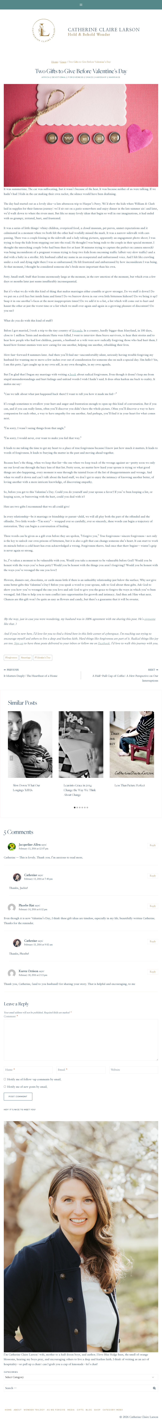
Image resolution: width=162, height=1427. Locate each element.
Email (63, 1069)
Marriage (114, 77)
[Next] (150, 758)
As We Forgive (56, 1410)
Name (10, 1069)
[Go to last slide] (11, 758)
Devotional (59, 77)
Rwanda (77, 330)
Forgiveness (76, 77)
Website (115, 1069)
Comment (11, 1016)
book (72, 374)
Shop (97, 1410)
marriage (26, 658)
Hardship (101, 77)
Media (71, 1410)
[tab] (74, 807)
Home (8, 1410)
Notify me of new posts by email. (27, 1086)
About (18, 1410)
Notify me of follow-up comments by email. (34, 1079)
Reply (153, 845)
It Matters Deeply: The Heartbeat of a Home (30, 673)
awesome (149, 619)
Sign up (18, 643)
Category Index (113, 1410)
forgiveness (11, 658)
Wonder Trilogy (34, 1410)
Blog (89, 1410)
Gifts (80, 1410)
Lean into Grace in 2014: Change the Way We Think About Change (80, 790)
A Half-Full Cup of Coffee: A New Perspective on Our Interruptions (125, 675)
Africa (46, 77)
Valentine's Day (43, 658)
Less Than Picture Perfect (130, 785)
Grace (89, 77)
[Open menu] (81, 4)
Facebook (104, 643)
